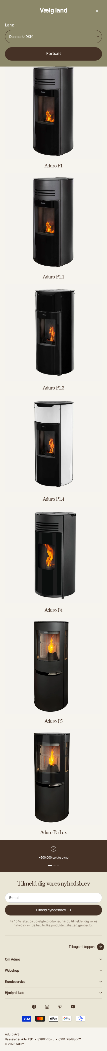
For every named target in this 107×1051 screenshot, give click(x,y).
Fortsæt (53, 53)
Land (9, 25)
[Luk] (97, 11)
